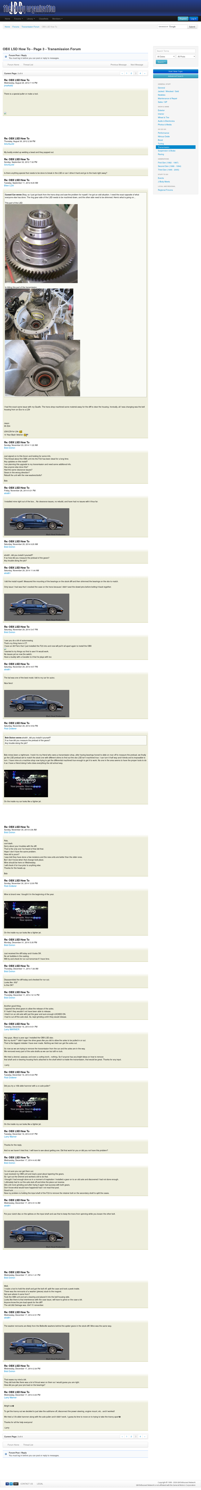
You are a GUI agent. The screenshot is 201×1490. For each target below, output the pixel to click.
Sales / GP (162, 102)
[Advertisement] (100, 38)
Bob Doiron (9, 447)
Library (30, 18)
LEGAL (40, 1483)
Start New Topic (175, 71)
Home (7, 18)
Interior (161, 113)
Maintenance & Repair (167, 98)
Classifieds (43, 18)
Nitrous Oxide (164, 136)
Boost (160, 140)
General (161, 87)
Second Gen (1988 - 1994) (169, 166)
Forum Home (13, 64)
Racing (161, 154)
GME (16, 1484)
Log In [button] (193, 18)
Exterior (161, 110)
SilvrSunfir (9, 143)
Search (161, 61)
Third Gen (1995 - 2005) (168, 169)
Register (183, 18)
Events (161, 178)
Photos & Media (165, 124)
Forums (17, 18)
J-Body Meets (164, 181)
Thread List (28, 64)
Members (56, 18)
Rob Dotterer (10, 728)
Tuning (161, 143)
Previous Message (119, 64)
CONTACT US (27, 1483)
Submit (192, 26)
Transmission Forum (30, 26)
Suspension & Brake (166, 150)
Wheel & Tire (163, 117)
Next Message (137, 64)
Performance (163, 132)
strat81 (7, 493)
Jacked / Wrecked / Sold (168, 91)
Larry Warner (10, 1136)
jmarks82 (8, 85)
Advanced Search (175, 76)
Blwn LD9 (9, 185)
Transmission (163, 147)
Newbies (161, 94)
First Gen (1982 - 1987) (168, 162)
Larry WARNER (11, 1029)
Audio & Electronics (166, 121)
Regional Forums (165, 190)
